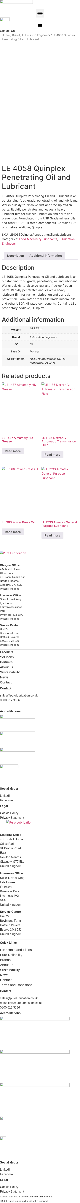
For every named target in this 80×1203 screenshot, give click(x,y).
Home (6, 35)
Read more (13, 451)
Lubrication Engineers (36, 35)
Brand (16, 35)
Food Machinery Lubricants (38, 239)
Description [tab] (15, 255)
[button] (40, 13)
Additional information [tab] (45, 255)
